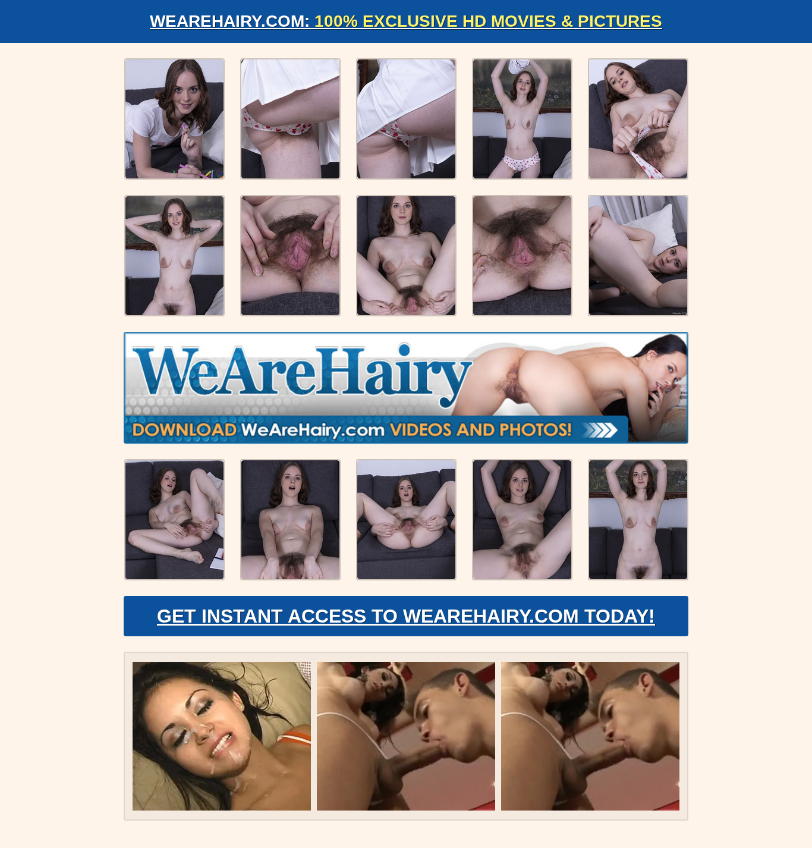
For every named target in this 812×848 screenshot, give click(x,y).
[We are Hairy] (406, 388)
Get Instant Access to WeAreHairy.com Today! (406, 616)
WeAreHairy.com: (406, 21)
